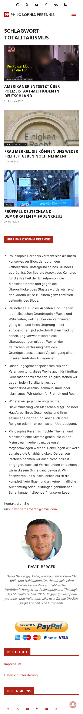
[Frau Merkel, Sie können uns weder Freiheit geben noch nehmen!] (41, 128)
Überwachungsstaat (19, 79)
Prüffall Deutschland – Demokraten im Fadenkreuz (33, 214)
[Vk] (56, 5)
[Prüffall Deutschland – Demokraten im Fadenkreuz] (41, 188)
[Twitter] (27, 5)
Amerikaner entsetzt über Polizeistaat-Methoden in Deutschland (32, 91)
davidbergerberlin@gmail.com (34, 509)
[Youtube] (36, 5)
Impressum (12, 664)
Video (9, 204)
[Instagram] (17, 5)
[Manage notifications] (73, 704)
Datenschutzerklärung (21, 675)
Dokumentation (16, 144)
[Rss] (65, 5)
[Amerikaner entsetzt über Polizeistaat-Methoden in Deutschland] (41, 63)
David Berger (41, 566)
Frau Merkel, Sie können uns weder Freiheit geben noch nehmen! (41, 154)
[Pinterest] (46, 5)
